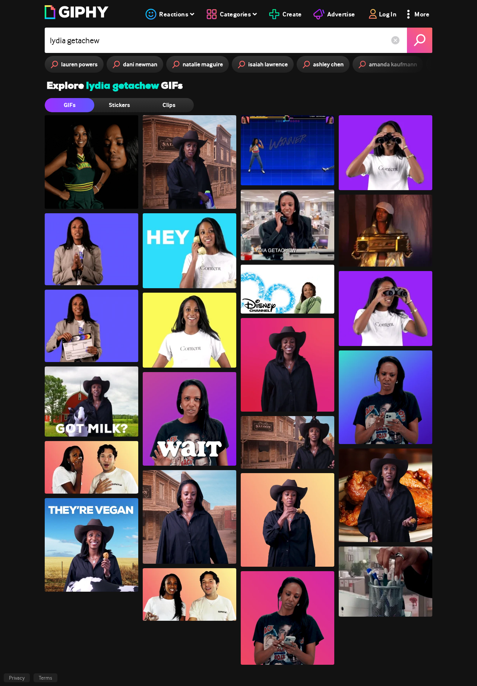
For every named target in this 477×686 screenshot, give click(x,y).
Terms (45, 678)
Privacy (17, 678)
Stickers (119, 104)
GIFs (70, 104)
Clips (169, 104)
